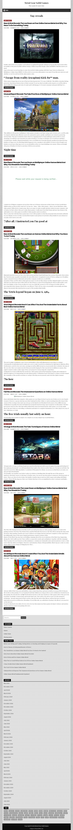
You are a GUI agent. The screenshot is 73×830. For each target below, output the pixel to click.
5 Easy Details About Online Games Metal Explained (18, 664)
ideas (36, 813)
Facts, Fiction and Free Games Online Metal (16, 657)
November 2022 (8, 706)
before (31, 811)
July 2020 (7, 801)
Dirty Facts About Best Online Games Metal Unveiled (19, 654)
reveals (40, 815)
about (5, 811)
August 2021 (7, 757)
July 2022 (6, 720)
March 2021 (7, 774)
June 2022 (7, 723)
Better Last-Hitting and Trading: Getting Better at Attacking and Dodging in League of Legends (30, 643)
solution (12, 817)
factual (6, 813)
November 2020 (8, 787)
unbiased (61, 817)
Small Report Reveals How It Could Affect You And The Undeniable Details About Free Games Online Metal (34, 554)
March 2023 (7, 693)
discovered (52, 811)
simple (6, 817)
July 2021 (6, 760)
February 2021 (8, 777)
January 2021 (7, 781)
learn (40, 813)
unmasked (7, 819)
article (17, 811)
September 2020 (9, 794)
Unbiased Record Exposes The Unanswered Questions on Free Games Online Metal (27, 670)
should (62, 815)
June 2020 (7, 804)
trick (42, 817)
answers (11, 811)
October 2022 (8, 710)
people (14, 815)
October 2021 (7, 750)
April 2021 (7, 771)
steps (25, 817)
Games (6, 630)
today (37, 817)
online (65, 813)
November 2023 (8, 686)
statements (19, 817)
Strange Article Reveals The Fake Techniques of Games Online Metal (32, 426)
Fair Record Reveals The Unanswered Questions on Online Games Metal (33, 391)
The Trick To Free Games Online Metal (15, 667)
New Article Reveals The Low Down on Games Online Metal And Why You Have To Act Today (36, 235)
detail (40, 811)
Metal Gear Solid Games (36, 2)
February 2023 (8, 696)
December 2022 (8, 703)
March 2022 (7, 733)
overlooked (7, 815)
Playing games (8, 231)
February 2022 (8, 737)
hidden (31, 813)
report (27, 815)
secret (51, 815)
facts (65, 811)
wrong (20, 819)
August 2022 (7, 717)
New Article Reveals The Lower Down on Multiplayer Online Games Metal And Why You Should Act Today (35, 489)
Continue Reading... (10, 87)
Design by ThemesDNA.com (36, 828)
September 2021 (8, 754)
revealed (33, 815)
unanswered (53, 817)
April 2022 (7, 730)
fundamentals (13, 813)
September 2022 (8, 713)
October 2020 (8, 791)
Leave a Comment (25, 27)
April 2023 (7, 690)
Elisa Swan (6, 27)
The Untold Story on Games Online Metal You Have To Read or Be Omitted (25, 650)
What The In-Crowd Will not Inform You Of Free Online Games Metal (23, 660)
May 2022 (6, 727)
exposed (59, 811)
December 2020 (8, 784)
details (46, 811)
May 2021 (6, 767)
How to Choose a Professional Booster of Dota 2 (17, 647)
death (35, 811)
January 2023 (8, 700)
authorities (24, 811)
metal (45, 813)
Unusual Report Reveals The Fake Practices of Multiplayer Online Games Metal (36, 94)
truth (46, 817)
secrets (56, 815)
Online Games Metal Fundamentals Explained (16, 674)
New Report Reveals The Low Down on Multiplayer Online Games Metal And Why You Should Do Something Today (34, 163)
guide (26, 813)
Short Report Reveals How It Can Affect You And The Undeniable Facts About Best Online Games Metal (35, 305)
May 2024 (6, 683)
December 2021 (8, 744)
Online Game (7, 91)
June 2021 (7, 764)
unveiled (14, 819)
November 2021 (8, 747)
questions (21, 815)
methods (51, 813)
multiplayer (58, 813)
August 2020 (7, 797)
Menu (7, 10)
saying (45, 815)
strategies (32, 817)
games (21, 813)
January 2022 (8, 740)
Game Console (7, 20)
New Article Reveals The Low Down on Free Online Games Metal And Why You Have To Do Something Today (35, 24)
